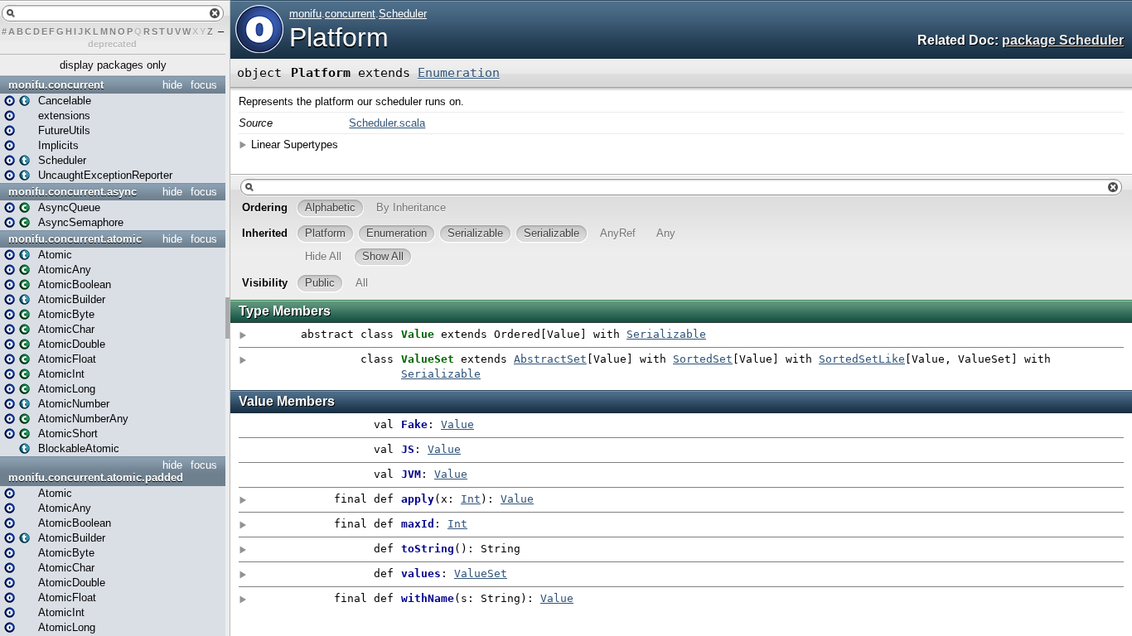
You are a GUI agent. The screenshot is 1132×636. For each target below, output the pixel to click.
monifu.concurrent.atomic (75, 239)
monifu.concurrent (56, 85)
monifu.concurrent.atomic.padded (95, 477)
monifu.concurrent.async (72, 192)
